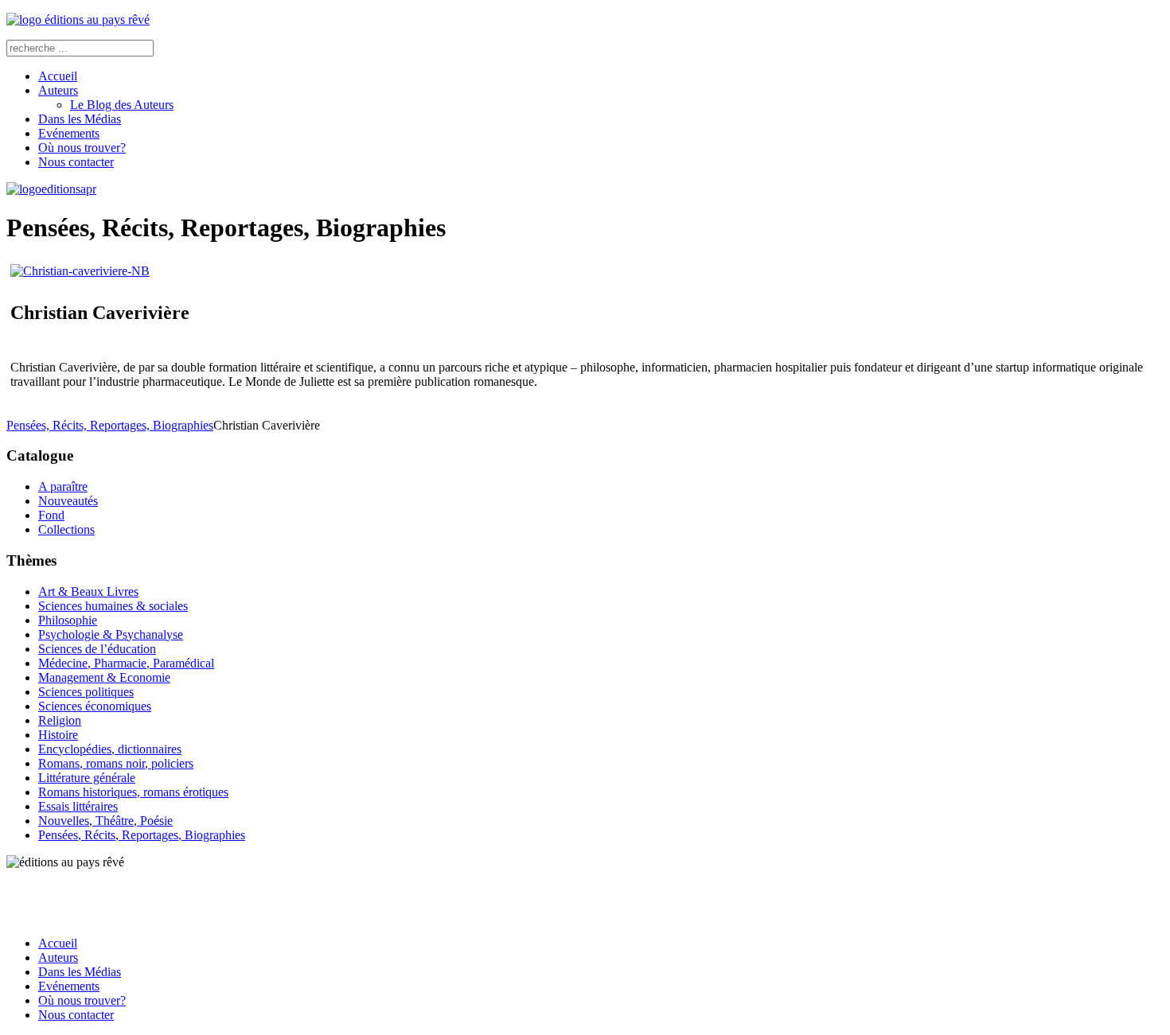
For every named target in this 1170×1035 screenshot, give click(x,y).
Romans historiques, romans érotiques (133, 792)
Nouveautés (68, 501)
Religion (59, 720)
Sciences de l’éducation (97, 649)
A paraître (63, 486)
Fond (51, 515)
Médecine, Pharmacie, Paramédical (126, 663)
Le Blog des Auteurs (122, 104)
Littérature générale (86, 777)
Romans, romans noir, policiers (115, 763)
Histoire (58, 734)
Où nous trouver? (82, 147)
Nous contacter (76, 162)
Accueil (57, 76)
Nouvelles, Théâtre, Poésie (105, 820)
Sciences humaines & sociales (113, 606)
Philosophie (67, 620)
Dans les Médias (79, 119)
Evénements (68, 133)
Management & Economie (104, 677)
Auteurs (58, 90)
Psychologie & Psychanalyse (110, 634)
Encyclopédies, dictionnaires (109, 749)
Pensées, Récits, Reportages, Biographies (109, 425)
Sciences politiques (86, 691)
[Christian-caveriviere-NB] (80, 271)
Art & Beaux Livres (88, 591)
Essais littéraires (78, 806)
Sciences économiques (94, 706)
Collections (66, 529)
